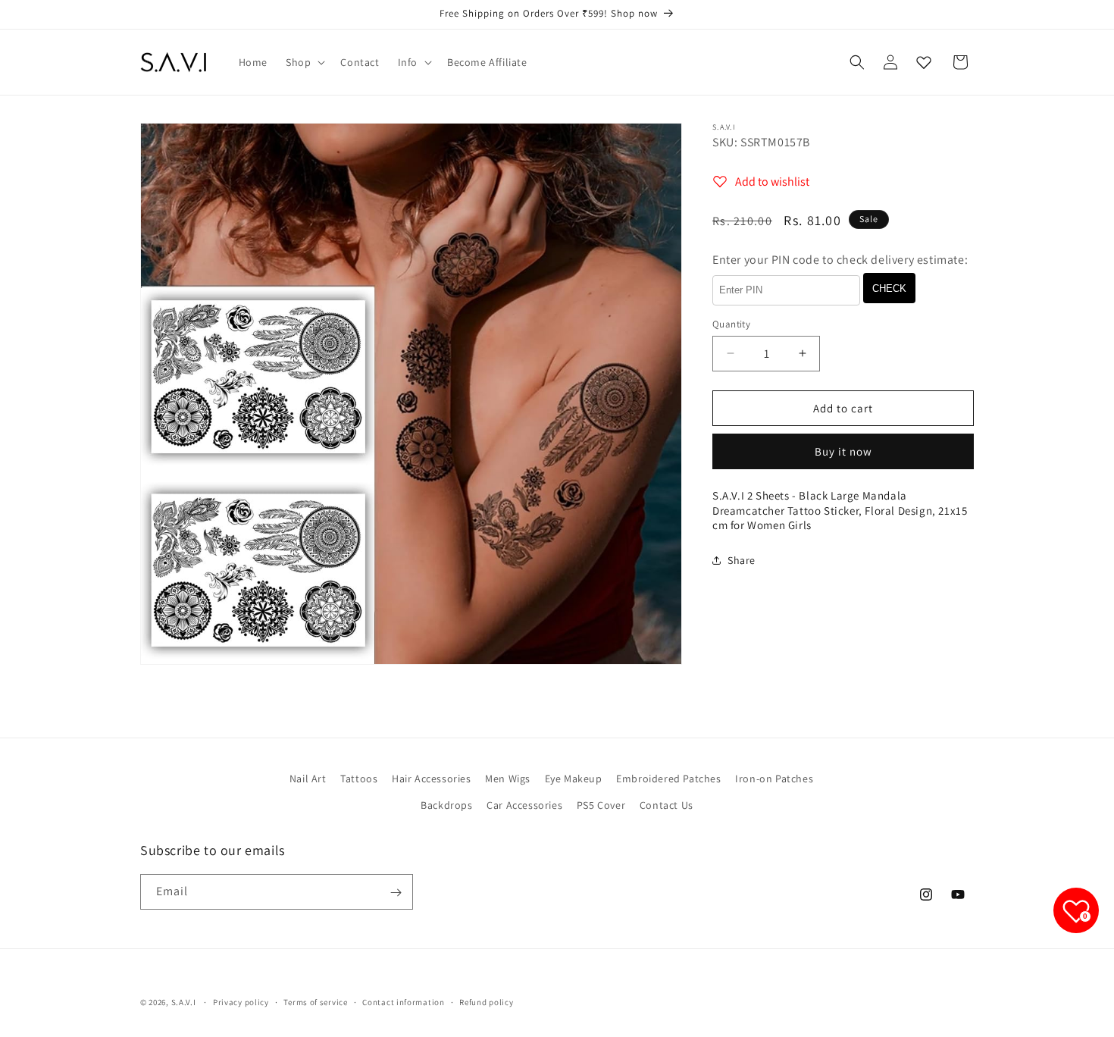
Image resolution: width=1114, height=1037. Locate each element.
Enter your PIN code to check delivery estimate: (840, 259)
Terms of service (315, 1001)
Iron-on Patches (774, 778)
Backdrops (446, 805)
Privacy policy (241, 1001)
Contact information (403, 1001)
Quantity (731, 323)
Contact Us (666, 805)
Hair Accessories (431, 778)
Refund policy (486, 1001)
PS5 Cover (601, 805)
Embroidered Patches (668, 778)
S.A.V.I (183, 1002)
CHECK (889, 287)
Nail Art (308, 778)
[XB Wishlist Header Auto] (923, 62)
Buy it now (843, 451)
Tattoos (358, 778)
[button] (304, 62)
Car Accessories (524, 805)
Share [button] (742, 560)
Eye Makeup (573, 778)
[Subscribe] (395, 892)
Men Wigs (507, 778)
